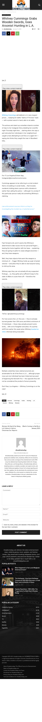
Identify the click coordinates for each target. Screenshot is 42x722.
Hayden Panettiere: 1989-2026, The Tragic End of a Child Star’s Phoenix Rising (26, 591)
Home (3, 12)
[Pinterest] (13, 33)
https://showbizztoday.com (21, 453)
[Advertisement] (21, 700)
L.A (34, 400)
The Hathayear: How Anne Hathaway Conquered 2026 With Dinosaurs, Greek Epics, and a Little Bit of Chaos (27, 580)
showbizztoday (8, 29)
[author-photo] (21, 447)
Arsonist (10, 400)
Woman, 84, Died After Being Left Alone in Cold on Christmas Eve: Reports (11, 428)
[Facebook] (4, 33)
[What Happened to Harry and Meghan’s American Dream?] (7, 571)
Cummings (17, 400)
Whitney (11, 403)
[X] (8, 33)
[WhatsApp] (17, 33)
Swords (5, 403)
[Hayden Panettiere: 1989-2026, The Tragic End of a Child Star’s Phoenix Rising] (7, 592)
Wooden (17, 403)
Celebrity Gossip (11, 12)
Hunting (29, 400)
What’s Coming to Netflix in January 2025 (31, 427)
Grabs (23, 400)
